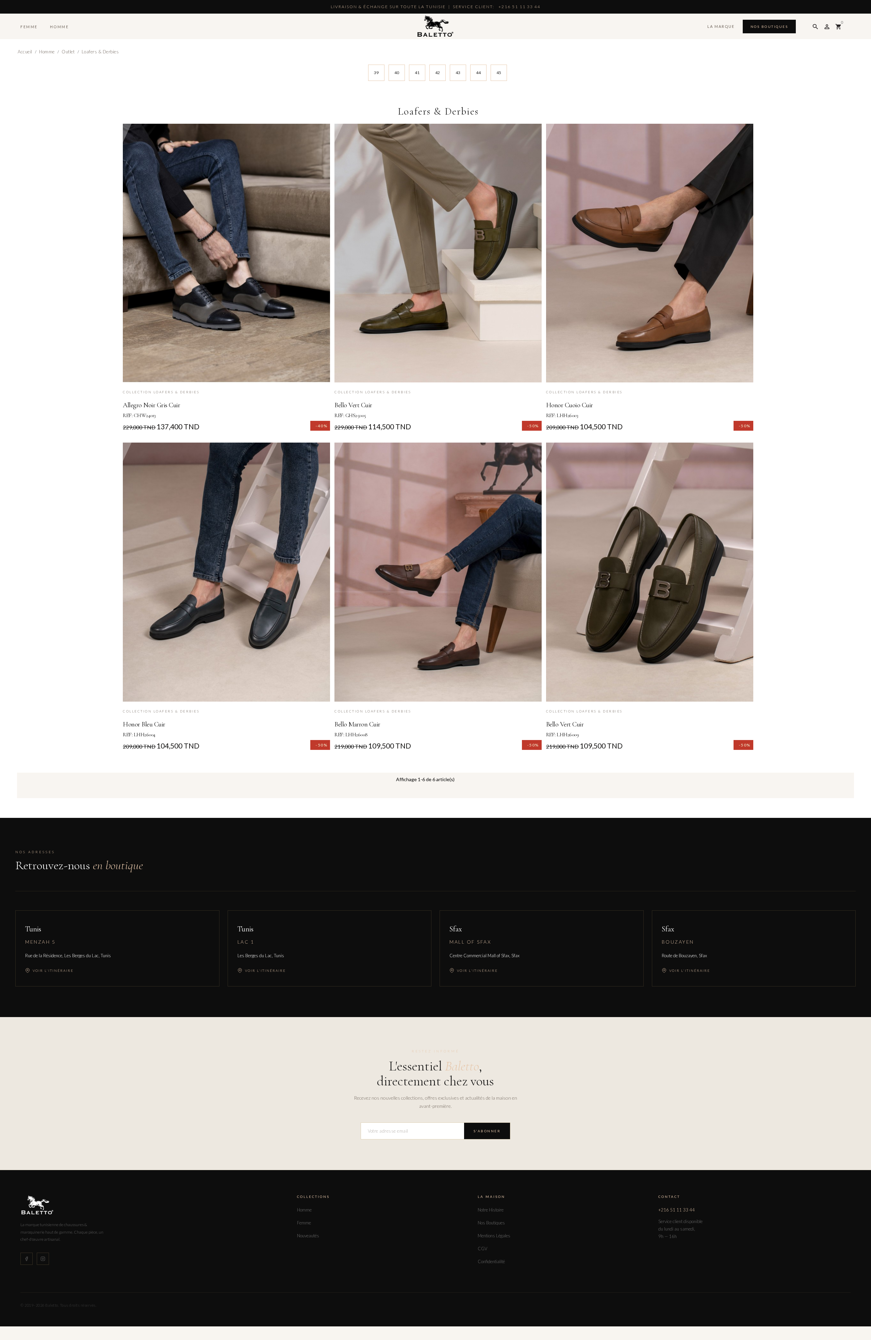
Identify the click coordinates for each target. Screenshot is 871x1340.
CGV (482, 1248)
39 (376, 72)
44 (478, 72)
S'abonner (487, 1131)
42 (437, 72)
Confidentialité (491, 1261)
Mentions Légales (494, 1235)
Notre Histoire (491, 1210)
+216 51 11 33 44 (676, 1210)
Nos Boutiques (769, 26)
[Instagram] (43, 1259)
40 (396, 72)
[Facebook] (26, 1259)
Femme (29, 26)
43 (458, 72)
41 (417, 72)
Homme (59, 26)
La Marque (721, 26)
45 (498, 72)
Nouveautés (308, 1235)
